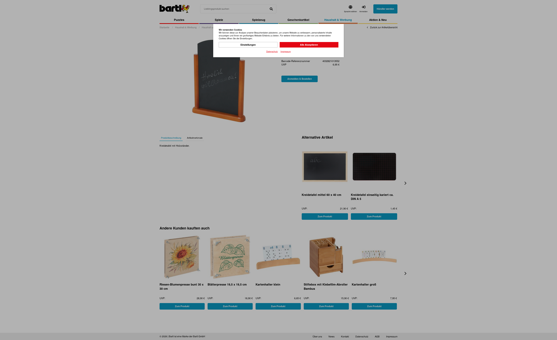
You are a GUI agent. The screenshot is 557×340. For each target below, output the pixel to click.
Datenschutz (272, 51)
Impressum (286, 51)
